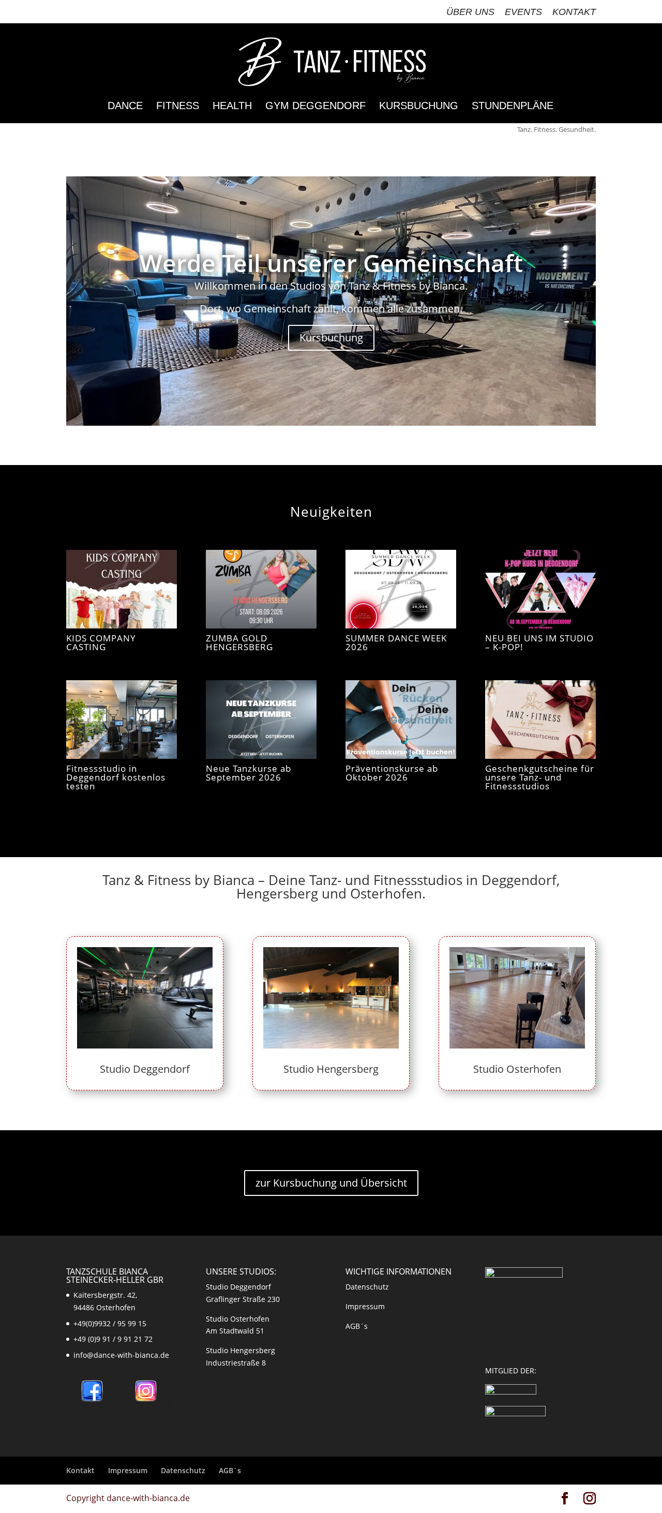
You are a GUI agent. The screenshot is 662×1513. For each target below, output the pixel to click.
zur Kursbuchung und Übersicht (331, 1183)
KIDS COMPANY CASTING (101, 642)
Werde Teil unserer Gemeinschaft (331, 263)
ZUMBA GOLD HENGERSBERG (239, 642)
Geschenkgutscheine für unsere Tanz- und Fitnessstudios (539, 777)
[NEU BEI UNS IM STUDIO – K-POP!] (540, 589)
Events (523, 12)
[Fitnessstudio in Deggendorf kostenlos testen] (121, 719)
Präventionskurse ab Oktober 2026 (391, 772)
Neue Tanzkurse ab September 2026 (248, 772)
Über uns (470, 12)
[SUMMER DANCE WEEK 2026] (400, 589)
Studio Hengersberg (331, 1069)
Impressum (365, 1306)
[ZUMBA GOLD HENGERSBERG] (261, 589)
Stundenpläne (512, 106)
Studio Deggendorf (145, 1069)
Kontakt (574, 12)
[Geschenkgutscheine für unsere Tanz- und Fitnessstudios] (540, 719)
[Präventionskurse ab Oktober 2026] (400, 719)
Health (232, 106)
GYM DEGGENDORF (315, 106)
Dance (125, 106)
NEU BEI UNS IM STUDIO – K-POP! (539, 642)
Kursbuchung (418, 106)
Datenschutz (367, 1287)
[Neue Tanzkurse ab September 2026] (261, 719)
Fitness (177, 106)
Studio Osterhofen (517, 1069)
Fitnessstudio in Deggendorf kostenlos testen (116, 777)
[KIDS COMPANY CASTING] (121, 589)
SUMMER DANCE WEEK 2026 (396, 642)
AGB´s (356, 1326)
